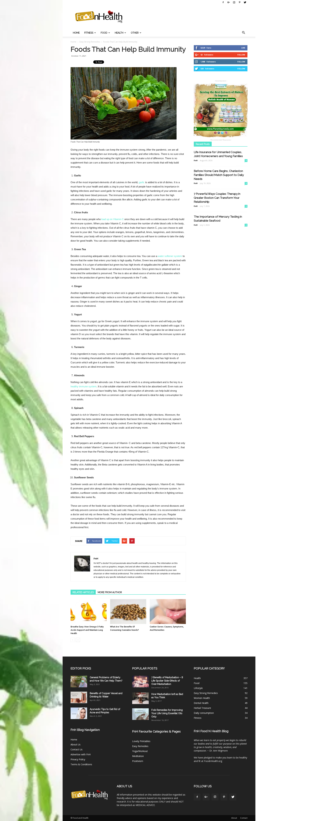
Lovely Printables (141, 741)
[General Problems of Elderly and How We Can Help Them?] (79, 681)
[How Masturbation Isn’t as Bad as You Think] (140, 698)
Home (76, 32)
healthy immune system (84, 386)
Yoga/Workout (140, 751)
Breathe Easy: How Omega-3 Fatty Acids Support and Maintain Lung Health (87, 630)
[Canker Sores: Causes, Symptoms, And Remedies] (168, 611)
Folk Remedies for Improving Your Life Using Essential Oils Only (167, 713)
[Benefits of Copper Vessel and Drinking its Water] (79, 697)
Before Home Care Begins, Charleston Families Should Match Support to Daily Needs (219, 175)
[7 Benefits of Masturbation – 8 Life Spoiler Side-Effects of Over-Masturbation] (140, 681)
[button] (243, 33)
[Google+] (228, 2)
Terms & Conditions (81, 764)
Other (135, 32)
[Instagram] (234, 2)
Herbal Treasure (202, 707)
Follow (241, 54)
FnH (96, 558)
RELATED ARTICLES (83, 592)
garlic (142, 182)
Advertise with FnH (81, 754)
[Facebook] (223, 2)
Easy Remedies (140, 746)
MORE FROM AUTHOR (110, 592)
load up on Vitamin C (112, 219)
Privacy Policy (78, 759)
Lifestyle (198, 688)
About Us (75, 744)
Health (119, 32)
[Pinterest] (239, 2)
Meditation (138, 756)
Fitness (88, 32)
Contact (243, 818)
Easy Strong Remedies (206, 693)
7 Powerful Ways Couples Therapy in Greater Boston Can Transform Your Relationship (217, 197)
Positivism (137, 761)
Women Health (202, 698)
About (234, 818)
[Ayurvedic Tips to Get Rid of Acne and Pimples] (79, 713)
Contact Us (76, 749)
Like (243, 47)
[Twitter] (244, 2)
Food (104, 32)
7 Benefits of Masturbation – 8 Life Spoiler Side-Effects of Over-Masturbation (167, 680)
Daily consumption (204, 712)
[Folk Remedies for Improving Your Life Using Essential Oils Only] (140, 714)
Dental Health (201, 703)
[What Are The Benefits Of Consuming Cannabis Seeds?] (128, 611)
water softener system (170, 256)
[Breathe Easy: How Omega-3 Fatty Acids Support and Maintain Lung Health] (89, 611)
